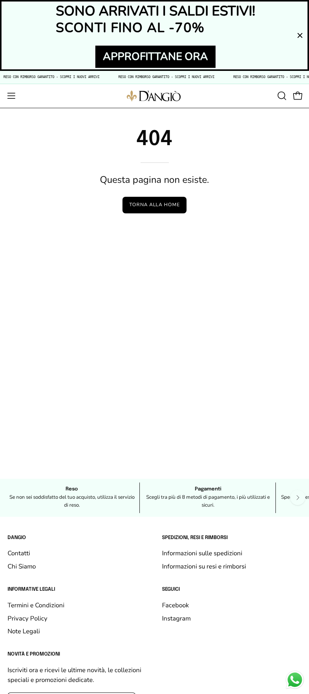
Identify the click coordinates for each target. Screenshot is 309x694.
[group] (154, 498)
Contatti (19, 553)
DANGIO (17, 537)
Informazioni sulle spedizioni (202, 553)
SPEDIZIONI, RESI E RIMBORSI (195, 537)
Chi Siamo (22, 566)
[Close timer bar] (300, 35)
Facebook (175, 605)
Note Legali (24, 631)
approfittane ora (155, 56)
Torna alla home (154, 204)
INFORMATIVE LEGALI (31, 589)
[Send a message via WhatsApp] (295, 679)
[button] (281, 95)
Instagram (176, 618)
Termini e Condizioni (36, 605)
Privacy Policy (27, 618)
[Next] (297, 497)
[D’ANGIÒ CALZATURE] (154, 96)
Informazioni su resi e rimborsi (204, 566)
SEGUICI (171, 589)
